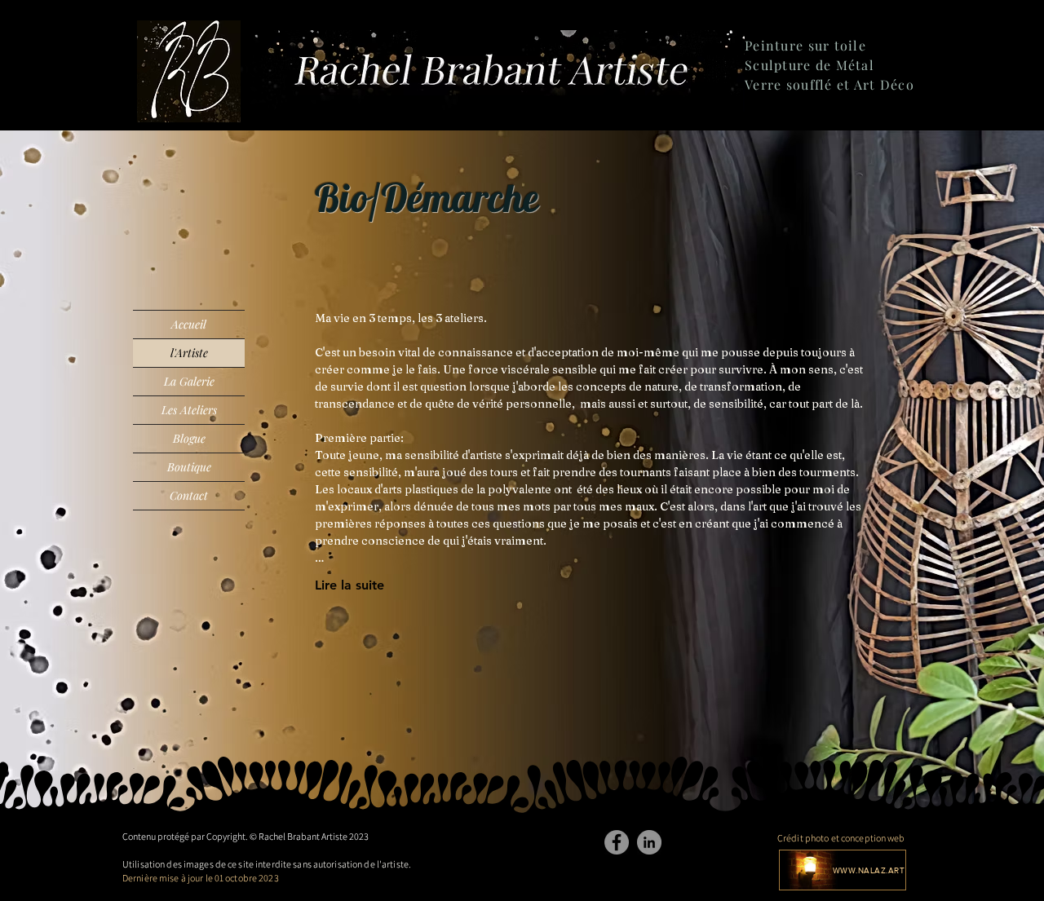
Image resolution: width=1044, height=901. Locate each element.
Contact (189, 495)
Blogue (189, 438)
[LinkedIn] (649, 842)
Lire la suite (349, 585)
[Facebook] (616, 842)
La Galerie (189, 381)
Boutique (189, 467)
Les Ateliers (189, 409)
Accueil (188, 324)
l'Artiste (189, 352)
